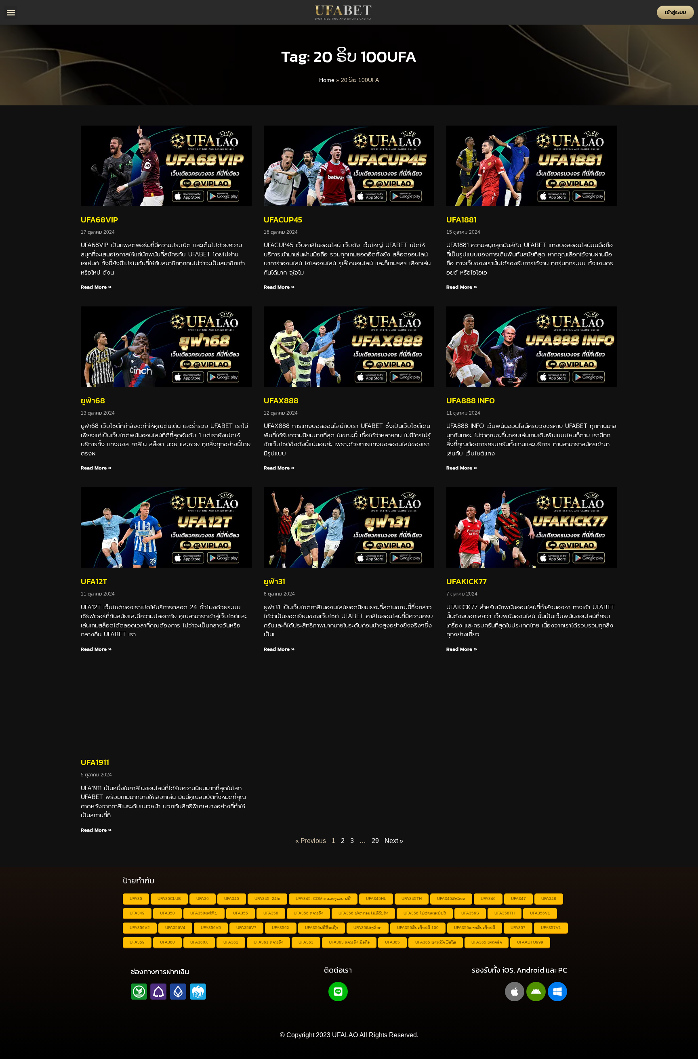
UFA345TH (412, 898)
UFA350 (167, 913)
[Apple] (514, 991)
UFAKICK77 (466, 581)
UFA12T (94, 581)
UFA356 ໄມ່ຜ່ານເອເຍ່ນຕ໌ (425, 913)
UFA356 (270, 913)
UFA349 (137, 913)
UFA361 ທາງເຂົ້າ (268, 942)
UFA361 (230, 942)
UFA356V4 (175, 927)
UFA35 (136, 898)
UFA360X (199, 942)
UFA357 (518, 927)
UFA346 (488, 898)
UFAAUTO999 (530, 942)
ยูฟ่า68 (93, 400)
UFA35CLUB (169, 898)
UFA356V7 (246, 927)
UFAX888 (281, 400)
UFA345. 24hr (267, 898)
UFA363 (306, 942)
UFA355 (240, 913)
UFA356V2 (140, 927)
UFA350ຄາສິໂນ (204, 913)
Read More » (96, 287)
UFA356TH (504, 913)
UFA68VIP (99, 220)
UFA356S (470, 913)
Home (326, 80)
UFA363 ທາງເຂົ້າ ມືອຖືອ (349, 942)
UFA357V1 (551, 927)
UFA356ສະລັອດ (367, 927)
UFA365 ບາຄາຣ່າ (486, 942)
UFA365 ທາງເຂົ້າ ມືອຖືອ (435, 942)
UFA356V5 (211, 927)
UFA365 (392, 942)
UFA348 (548, 898)
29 (375, 840)
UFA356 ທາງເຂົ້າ (308, 913)
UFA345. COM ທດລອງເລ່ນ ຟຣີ (323, 898)
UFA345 (231, 898)
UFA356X (281, 927)
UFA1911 (95, 762)
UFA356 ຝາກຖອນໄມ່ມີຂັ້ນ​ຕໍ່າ (363, 913)
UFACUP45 (283, 220)
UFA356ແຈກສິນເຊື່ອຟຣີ (474, 927)
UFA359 (137, 942)
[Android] (536, 991)
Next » (394, 840)
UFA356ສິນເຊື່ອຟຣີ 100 (418, 927)
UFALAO (345, 1035)
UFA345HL (376, 898)
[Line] (338, 991)
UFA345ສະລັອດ (451, 898)
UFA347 (518, 898)
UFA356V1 (540, 913)
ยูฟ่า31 (274, 581)
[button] (10, 12)
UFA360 (167, 942)
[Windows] (557, 991)
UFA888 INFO (470, 400)
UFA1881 (461, 220)
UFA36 (202, 898)
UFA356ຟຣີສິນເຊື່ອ (321, 927)
